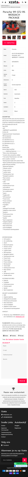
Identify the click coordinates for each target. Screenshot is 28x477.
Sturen (22, 381)
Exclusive (16, 339)
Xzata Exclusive (5, 5)
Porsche (21, 339)
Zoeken (3, 425)
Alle (7, 339)
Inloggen (17, 425)
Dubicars (10, 339)
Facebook (6, 445)
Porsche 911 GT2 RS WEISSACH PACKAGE (14, 15)
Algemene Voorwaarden (4, 429)
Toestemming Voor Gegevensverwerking (7, 433)
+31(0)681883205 (7, 417)
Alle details (5, 342)
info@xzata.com (7, 414)
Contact (3, 437)
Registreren (18, 428)
